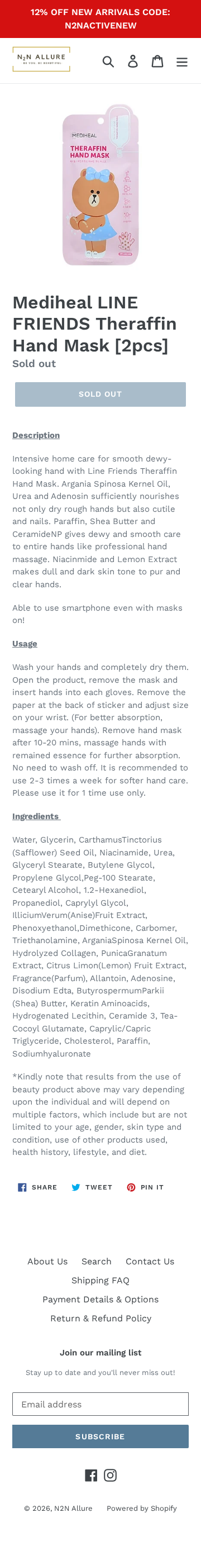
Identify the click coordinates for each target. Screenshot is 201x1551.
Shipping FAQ (100, 1280)
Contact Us (150, 1261)
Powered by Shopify (142, 1508)
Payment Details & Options (100, 1299)
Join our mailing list (100, 1353)
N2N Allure (73, 1508)
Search (97, 1261)
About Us (47, 1261)
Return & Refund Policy (100, 1318)
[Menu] (182, 60)
